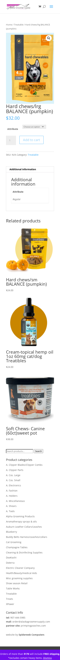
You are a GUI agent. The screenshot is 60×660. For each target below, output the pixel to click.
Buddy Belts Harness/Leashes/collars (26, 537)
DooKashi (11, 557)
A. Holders (12, 495)
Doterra (10, 562)
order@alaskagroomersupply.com (31, 621)
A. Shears (11, 506)
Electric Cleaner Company (20, 567)
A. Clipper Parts (14, 470)
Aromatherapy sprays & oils (21, 521)
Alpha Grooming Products (20, 516)
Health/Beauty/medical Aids (21, 573)
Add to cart (31, 140)
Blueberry (11, 531)
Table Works (13, 588)
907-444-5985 (17, 617)
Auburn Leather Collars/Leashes (24, 526)
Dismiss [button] (47, 657)
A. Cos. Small (13, 480)
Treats (9, 598)
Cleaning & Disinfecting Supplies (24, 552)
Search (38, 451)
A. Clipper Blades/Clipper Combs (24, 464)
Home (9, 24)
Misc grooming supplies (19, 578)
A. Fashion (12, 490)
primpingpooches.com (33, 625)
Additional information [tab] (23, 169)
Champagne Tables (17, 547)
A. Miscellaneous (15, 501)
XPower (10, 604)
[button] (49, 38)
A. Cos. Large (13, 475)
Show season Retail (17, 583)
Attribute (12, 129)
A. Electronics (13, 485)
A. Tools (10, 511)
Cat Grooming (13, 542)
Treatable (18, 24)
